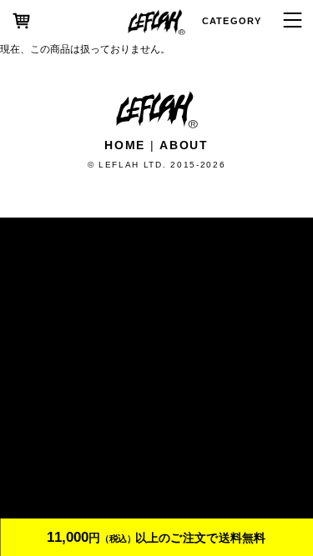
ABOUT (183, 145)
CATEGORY (231, 21)
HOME (124, 145)
